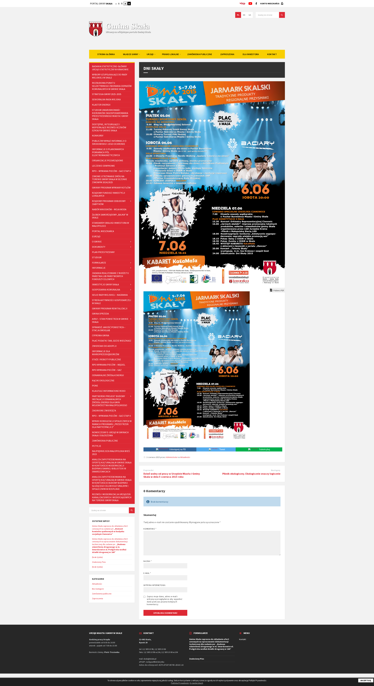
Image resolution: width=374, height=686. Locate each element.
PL (238, 15)
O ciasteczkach (196, 683)
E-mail (147, 573)
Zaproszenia (97, 598)
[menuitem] (106, 54)
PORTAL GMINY (101, 3)
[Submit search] (282, 15)
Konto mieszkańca (269, 3)
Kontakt (242, 639)
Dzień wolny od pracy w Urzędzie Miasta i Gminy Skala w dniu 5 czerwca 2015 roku (171, 475)
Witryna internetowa (154, 585)
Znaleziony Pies (99, 562)
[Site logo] (96, 36)
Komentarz (149, 528)
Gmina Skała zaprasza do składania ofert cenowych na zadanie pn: (110, 530)
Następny (275, 470)
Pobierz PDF (278, 290)
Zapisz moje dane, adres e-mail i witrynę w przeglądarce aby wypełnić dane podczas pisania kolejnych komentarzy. (164, 600)
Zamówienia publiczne (101, 593)
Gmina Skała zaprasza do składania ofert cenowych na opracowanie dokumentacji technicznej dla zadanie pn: (110, 546)
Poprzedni (148, 470)
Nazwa (147, 561)
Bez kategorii (98, 588)
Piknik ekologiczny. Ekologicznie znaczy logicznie (251, 473)
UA (250, 15)
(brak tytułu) (97, 557)
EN (244, 15)
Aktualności (185, 457)
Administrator (172, 457)
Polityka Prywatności (180, 683)
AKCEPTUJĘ (365, 680)
